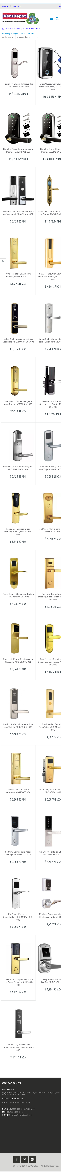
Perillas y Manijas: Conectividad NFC (18, 33)
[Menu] (51, 19)
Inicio (3, 28)
